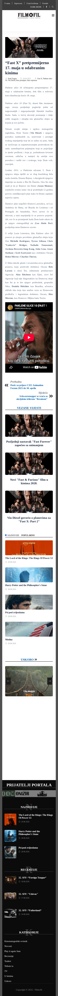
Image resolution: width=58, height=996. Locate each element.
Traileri (7, 961)
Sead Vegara (12, 79)
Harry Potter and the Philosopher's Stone (26, 585)
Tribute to (8, 966)
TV (5, 971)
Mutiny (9, 639)
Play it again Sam (12, 951)
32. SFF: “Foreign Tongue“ (32, 877)
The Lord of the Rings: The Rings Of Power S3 (29, 558)
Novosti (8, 946)
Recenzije (29, 869)
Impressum (18, 3)
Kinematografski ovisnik (15, 941)
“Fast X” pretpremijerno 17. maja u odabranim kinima (27, 67)
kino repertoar (32, 80)
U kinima (8, 976)
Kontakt (45, 3)
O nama (7, 3)
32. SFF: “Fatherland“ (30, 910)
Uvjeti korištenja (32, 3)
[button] (53, 15)
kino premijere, (21, 80)
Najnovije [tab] (13, 535)
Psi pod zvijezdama (15, 612)
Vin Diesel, (12, 80)
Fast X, (40, 79)
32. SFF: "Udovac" (28, 894)
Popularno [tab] (28, 535)
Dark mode (35, 7)
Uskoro (27, 659)
